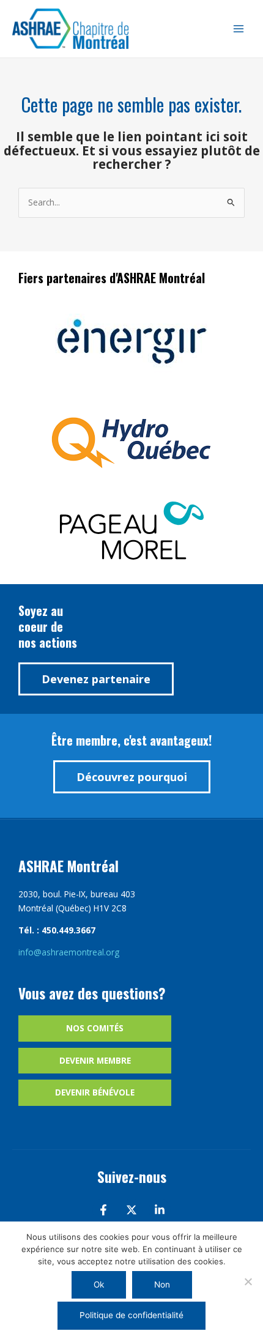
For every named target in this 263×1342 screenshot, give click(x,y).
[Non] (248, 1281)
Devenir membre (95, 1060)
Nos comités (95, 1028)
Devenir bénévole (95, 1092)
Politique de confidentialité (131, 1315)
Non (162, 1284)
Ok (99, 1284)
